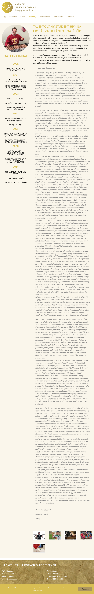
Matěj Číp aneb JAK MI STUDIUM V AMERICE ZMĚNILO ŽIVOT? (16, 153)
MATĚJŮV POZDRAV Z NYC (15, 103)
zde (85, 195)
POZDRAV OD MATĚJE (16, 178)
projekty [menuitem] (32, 17)
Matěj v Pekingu (15, 125)
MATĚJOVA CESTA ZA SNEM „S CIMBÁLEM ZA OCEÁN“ (15, 135)
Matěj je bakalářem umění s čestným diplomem (15, 119)
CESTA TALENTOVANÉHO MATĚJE (15, 173)
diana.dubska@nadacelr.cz (59, 576)
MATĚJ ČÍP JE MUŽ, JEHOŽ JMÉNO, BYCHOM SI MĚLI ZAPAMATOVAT (15, 88)
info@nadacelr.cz (10, 579)
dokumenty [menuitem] (58, 17)
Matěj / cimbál (15, 56)
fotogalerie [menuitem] (45, 17)
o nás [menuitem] (22, 17)
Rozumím (85, 589)
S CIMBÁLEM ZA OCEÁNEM (16, 183)
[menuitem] (5, 17)
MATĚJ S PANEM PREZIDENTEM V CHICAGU (16, 81)
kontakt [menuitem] (70, 17)
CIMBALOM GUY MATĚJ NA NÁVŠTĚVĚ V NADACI (15, 109)
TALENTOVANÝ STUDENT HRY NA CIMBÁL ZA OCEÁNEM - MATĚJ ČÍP (15, 161)
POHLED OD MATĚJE (15, 99)
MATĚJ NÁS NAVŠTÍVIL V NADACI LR (15, 70)
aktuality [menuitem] (13, 17)
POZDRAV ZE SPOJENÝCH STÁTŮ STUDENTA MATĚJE (16, 141)
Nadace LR (56, 48)
